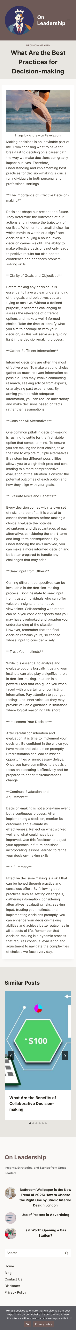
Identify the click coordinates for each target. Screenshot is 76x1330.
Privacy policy (43, 1324)
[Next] (65, 1055)
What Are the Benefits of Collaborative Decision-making (32, 1103)
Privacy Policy (15, 1292)
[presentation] (38, 1040)
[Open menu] (68, 20)
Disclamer (12, 1286)
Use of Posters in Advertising (45, 1215)
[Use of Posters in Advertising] (10, 1218)
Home (9, 1266)
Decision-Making (38, 45)
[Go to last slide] (11, 1055)
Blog (8, 1273)
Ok (27, 1324)
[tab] (30, 1123)
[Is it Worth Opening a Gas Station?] (10, 1233)
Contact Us (13, 1279)
